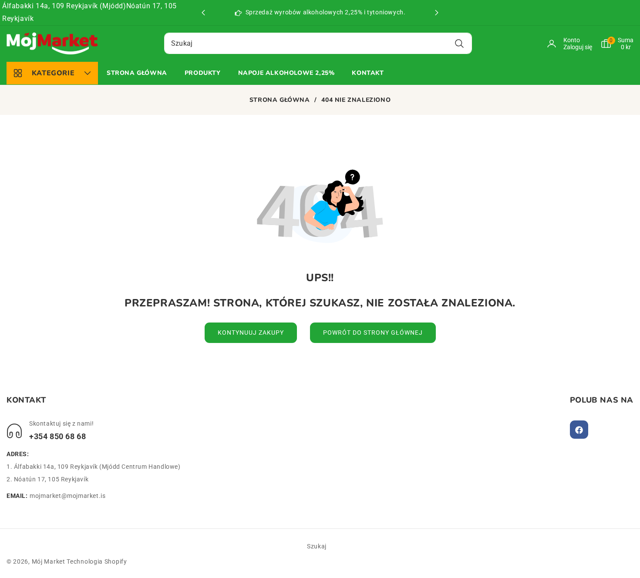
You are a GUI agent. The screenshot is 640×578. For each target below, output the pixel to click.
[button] (436, 12)
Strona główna (279, 100)
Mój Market (48, 561)
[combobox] (318, 43)
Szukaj (317, 546)
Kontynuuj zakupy (251, 332)
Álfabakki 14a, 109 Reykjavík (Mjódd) (64, 6)
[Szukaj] (460, 43)
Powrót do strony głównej (373, 332)
